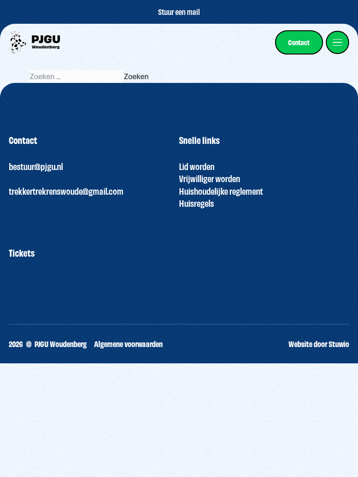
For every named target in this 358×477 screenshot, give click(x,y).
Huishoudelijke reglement (221, 191)
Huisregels (196, 203)
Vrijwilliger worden (209, 178)
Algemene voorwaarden (128, 343)
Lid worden (196, 166)
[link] (299, 42)
